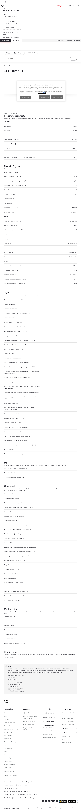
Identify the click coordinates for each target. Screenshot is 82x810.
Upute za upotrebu (29, 721)
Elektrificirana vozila (68, 721)
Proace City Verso (9, 764)
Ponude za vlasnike (48, 713)
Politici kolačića (41, 92)
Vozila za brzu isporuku (11, 775)
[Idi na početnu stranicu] (2, 6)
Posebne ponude (9, 771)
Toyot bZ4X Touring (10, 742)
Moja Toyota (73, 5)
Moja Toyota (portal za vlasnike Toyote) (30, 717)
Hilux (5, 751)
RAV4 (5, 745)
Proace (6, 755)
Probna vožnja (60, 40)
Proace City (7, 758)
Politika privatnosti (42, 808)
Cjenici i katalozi (28, 713)
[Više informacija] (27, 327)
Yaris (5, 716)
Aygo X (6, 713)
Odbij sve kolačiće (44, 97)
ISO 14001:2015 (66, 743)
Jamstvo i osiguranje (49, 717)
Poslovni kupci (16, 40)
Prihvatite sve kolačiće (57, 97)
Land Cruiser (8, 748)
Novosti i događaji (67, 718)
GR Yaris (6, 719)
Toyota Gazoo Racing (68, 724)
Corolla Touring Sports (11, 729)
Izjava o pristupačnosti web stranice (68, 808)
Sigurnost (65, 728)
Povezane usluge (48, 734)
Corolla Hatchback (9, 722)
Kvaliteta (64, 732)
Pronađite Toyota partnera (73, 40)
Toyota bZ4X (8, 738)
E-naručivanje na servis (49, 737)
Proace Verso (8, 761)
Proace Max (7, 767)
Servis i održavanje (48, 721)
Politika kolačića (53, 808)
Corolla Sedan (8, 726)
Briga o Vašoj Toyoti (29, 724)
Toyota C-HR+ (8, 735)
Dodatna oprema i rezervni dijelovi (48, 726)
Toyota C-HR (8, 732)
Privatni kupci (5, 40)
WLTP (63, 739)
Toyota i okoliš (66, 736)
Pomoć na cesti (47, 731)
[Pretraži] (65, 5)
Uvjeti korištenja (31, 808)
